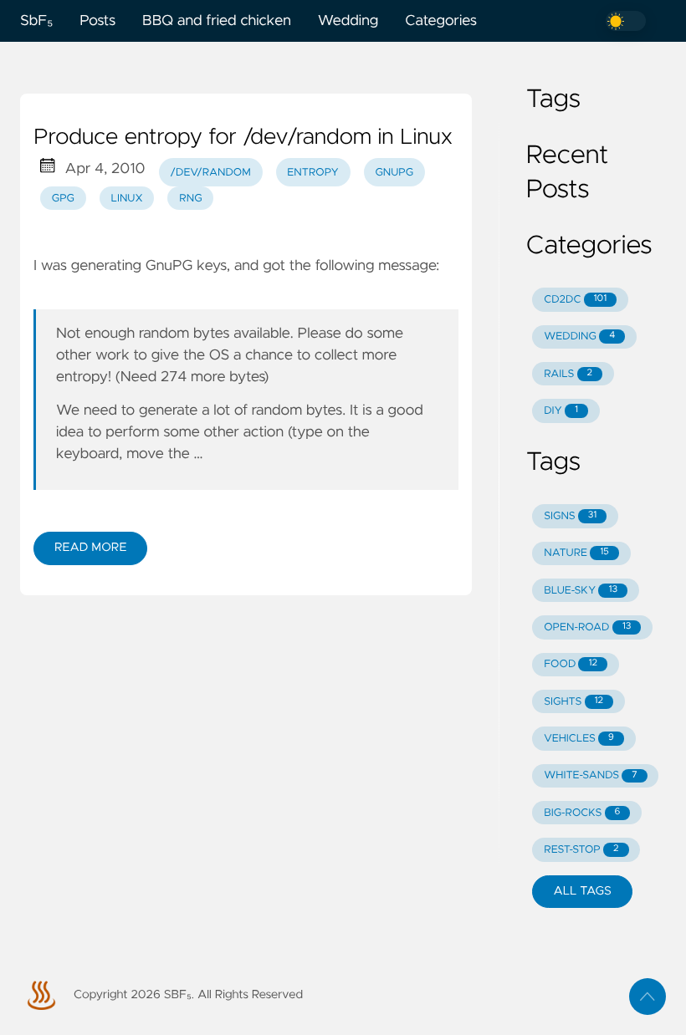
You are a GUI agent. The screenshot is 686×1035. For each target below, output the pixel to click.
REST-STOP (581, 849)
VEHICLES (579, 738)
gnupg (394, 172)
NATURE (576, 553)
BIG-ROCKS (582, 813)
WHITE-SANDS (590, 775)
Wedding (348, 20)
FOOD (570, 664)
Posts (97, 20)
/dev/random (210, 172)
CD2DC (575, 299)
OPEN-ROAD (587, 627)
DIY (561, 410)
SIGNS (570, 516)
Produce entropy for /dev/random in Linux (243, 138)
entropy (312, 172)
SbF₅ (36, 20)
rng (190, 198)
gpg (63, 198)
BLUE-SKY (580, 590)
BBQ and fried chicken (216, 20)
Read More (90, 547)
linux (127, 198)
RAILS (568, 374)
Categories (441, 20)
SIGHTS (573, 701)
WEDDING (579, 336)
